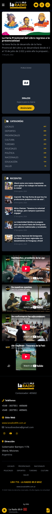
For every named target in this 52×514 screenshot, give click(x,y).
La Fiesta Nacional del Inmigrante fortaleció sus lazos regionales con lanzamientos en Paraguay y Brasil (28, 238)
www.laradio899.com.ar (14, 422)
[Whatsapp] (17, 433)
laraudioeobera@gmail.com (19, 427)
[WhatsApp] (47, 4)
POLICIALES (11, 148)
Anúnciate (26, 107)
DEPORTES (10, 130)
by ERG (26, 504)
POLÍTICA (9, 152)
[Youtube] (10, 433)
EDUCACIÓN (11, 161)
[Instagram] (36, 4)
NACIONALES (11, 157)
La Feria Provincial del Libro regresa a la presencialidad (26, 39)
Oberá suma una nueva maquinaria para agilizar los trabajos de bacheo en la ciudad (30, 185)
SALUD (8, 166)
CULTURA (9, 139)
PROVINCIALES (12, 135)
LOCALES (9, 126)
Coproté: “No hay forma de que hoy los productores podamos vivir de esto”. (30, 198)
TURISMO (10, 144)
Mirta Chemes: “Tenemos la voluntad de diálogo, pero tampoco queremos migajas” (29, 210)
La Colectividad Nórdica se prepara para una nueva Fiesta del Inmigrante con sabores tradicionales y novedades (30, 224)
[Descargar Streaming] (48, 510)
